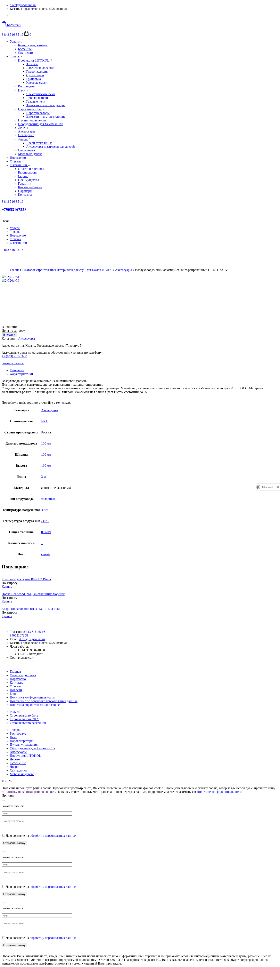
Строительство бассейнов (28, 723)
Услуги (15, 41)
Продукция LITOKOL (25, 755)
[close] (278, 487)
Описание (17, 370)
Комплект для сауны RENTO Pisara (26, 579)
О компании (19, 165)
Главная (15, 270)
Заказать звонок (13, 363)
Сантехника (18, 770)
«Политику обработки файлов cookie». (29, 791)
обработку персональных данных (53, 835)
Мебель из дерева (22, 774)
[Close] (3, 800)
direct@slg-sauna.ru (23, 5)
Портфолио (18, 157)
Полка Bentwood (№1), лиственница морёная (33, 594)
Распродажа (18, 733)
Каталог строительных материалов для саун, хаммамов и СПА (68, 270)
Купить (7, 586)
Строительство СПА (24, 719)
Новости (16, 690)
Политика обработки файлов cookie (35, 704)
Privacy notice (268, 487)
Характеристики (21, 374)
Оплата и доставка (23, 675)
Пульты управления (24, 744)
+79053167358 (14, 209)
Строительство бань (24, 715)
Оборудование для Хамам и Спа (32, 748)
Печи (13, 737)
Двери (14, 766)
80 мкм (46, 532)
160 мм (46, 443)
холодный (48, 499)
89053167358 (19, 635)
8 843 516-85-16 (12, 34)
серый (45, 554)
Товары (15, 56)
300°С (45, 510)
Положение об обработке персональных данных (43, 701)
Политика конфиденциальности (32, 697)
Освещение (18, 763)
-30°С (45, 521)
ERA (44, 421)
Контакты (17, 682)
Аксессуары (123, 270)
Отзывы (15, 161)
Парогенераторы (21, 741)
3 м (43, 476)
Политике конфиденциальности (219, 791)
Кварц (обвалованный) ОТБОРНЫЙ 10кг (31, 608)
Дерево (15, 759)
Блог (13, 693)
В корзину (9, 334)
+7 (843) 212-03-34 (14, 356)
